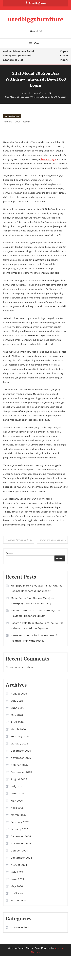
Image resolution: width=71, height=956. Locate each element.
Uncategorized (12, 116)
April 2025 (17, 807)
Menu (37, 43)
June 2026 (17, 707)
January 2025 (19, 829)
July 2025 (17, 786)
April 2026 (17, 722)
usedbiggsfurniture (35, 19)
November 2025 (21, 757)
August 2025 (19, 779)
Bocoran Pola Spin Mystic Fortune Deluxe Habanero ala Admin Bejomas (37, 625)
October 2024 (19, 850)
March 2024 (18, 900)
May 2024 (17, 886)
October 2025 (19, 765)
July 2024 (17, 872)
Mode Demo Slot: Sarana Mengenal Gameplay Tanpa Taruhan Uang (33, 600)
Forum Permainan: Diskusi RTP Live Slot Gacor (53, 540)
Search (34, 31)
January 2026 (19, 743)
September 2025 (21, 772)
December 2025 (21, 750)
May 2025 (17, 800)
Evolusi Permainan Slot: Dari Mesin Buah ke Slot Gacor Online (21, 540)
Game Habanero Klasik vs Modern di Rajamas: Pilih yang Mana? (34, 638)
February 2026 (20, 736)
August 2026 (19, 693)
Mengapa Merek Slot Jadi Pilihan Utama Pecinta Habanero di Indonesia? (36, 588)
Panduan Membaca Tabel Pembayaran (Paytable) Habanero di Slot (16, 55)
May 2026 (17, 715)
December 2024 (21, 836)
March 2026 (18, 729)
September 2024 (21, 857)
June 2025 (17, 793)
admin (26, 121)
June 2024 (17, 879)
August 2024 (19, 864)
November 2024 (21, 843)
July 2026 (17, 700)
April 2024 (17, 893)
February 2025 (20, 822)
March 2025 (18, 814)
